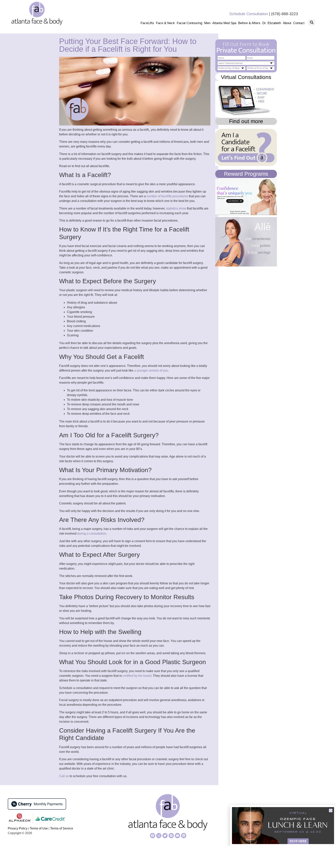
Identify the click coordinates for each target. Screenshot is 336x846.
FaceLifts (147, 23)
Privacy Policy (18, 828)
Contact (298, 23)
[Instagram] (158, 835)
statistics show (176, 208)
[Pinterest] (171, 835)
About (287, 23)
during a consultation (91, 533)
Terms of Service (61, 828)
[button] (311, 22)
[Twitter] (165, 835)
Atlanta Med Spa (224, 23)
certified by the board (136, 675)
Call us (64, 776)
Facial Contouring (189, 23)
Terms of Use (38, 828)
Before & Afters (249, 23)
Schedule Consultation (248, 14)
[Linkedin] (183, 835)
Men (207, 23)
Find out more (246, 121)
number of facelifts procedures (167, 196)
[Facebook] (152, 835)
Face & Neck (165, 23)
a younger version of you (151, 370)
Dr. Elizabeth (271, 23)
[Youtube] (177, 835)
